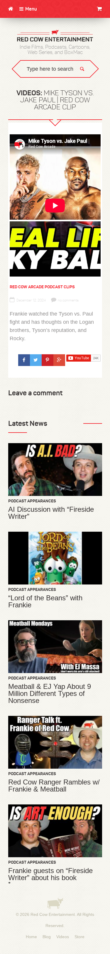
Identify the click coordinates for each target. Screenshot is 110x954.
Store (79, 936)
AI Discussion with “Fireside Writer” (51, 513)
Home (31, 936)
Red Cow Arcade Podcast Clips (42, 286)
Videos (62, 936)
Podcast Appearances (32, 501)
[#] (24, 360)
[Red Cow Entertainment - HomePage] (55, 36)
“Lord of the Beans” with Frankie (45, 601)
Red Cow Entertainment (53, 914)
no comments (68, 300)
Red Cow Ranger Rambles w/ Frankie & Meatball (54, 786)
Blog (47, 936)
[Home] (10, 9)
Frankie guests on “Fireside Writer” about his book (50, 874)
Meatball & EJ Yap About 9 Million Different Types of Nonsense (49, 693)
